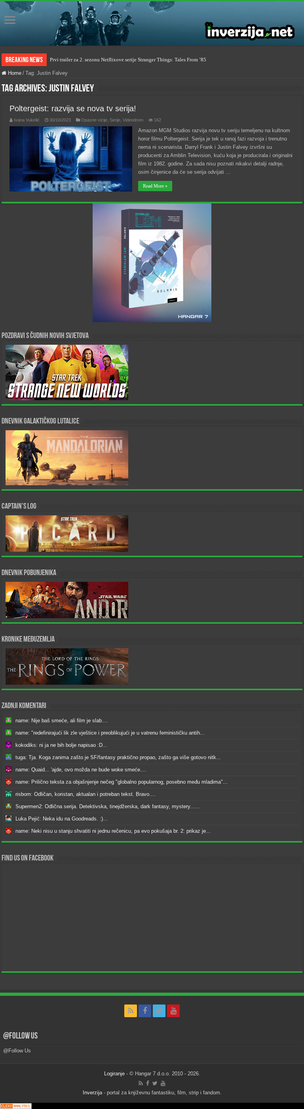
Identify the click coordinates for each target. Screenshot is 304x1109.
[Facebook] (145, 1011)
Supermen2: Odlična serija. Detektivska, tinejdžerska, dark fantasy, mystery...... (107, 806)
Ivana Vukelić (27, 120)
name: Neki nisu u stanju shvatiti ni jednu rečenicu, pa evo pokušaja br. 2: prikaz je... (113, 831)
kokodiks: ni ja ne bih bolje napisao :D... (61, 745)
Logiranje (114, 1074)
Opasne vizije (94, 120)
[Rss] (130, 1011)
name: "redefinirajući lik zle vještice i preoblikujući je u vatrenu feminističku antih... (110, 733)
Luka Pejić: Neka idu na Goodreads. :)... (61, 819)
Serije (115, 120)
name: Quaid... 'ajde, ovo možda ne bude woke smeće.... (80, 770)
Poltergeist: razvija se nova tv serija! (73, 108)
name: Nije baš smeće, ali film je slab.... (61, 721)
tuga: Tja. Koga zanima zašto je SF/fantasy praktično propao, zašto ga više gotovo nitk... (118, 757)
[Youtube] (173, 1011)
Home (13, 73)
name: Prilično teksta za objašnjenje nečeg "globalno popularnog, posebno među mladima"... (121, 782)
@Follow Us (20, 1036)
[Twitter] (159, 1011)
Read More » (155, 186)
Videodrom (133, 120)
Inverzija (92, 1093)
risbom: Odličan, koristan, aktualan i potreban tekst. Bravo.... (85, 794)
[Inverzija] (152, 23)
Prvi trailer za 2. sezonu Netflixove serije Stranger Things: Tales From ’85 (128, 60)
